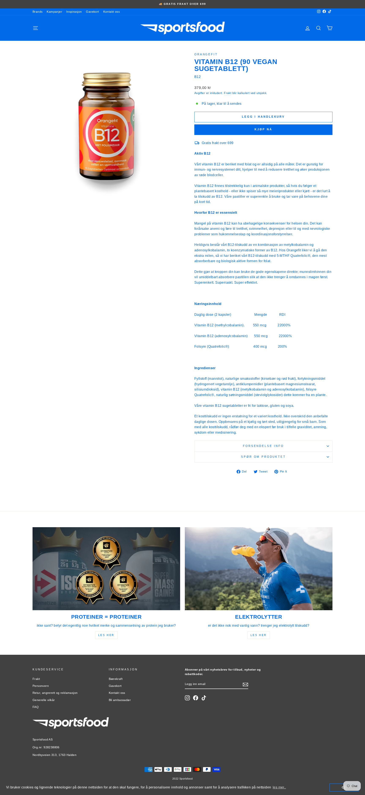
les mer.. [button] (279, 787)
